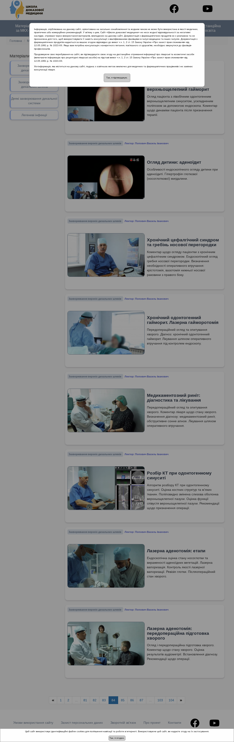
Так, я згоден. (117, 738)
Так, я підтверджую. (117, 77)
